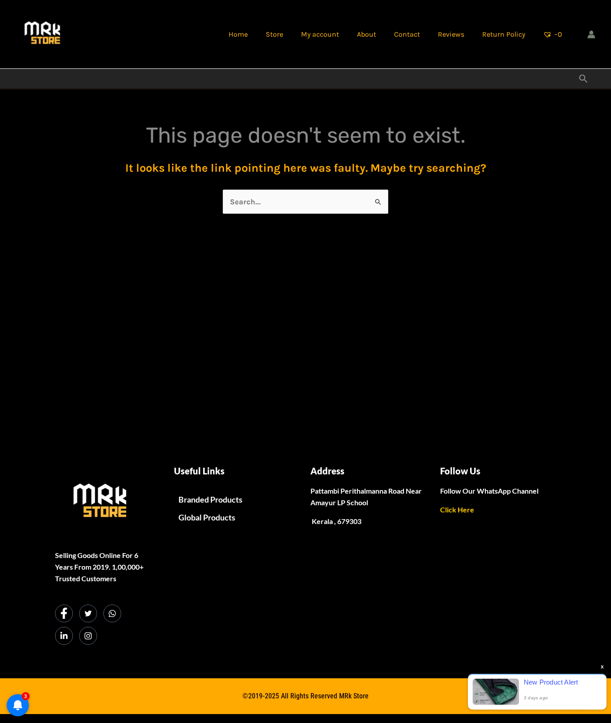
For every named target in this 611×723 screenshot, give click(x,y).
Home (238, 34)
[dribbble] (112, 613)
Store (274, 34)
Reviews (451, 34)
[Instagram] (88, 636)
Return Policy (503, 34)
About (366, 34)
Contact (407, 34)
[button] (583, 78)
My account (320, 34)
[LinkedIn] (64, 636)
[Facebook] (64, 613)
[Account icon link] (591, 34)
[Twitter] (88, 613)
